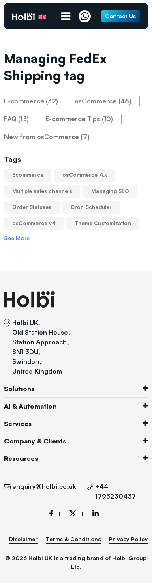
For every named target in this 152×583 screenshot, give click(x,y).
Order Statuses (31, 207)
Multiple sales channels (42, 191)
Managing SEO (110, 191)
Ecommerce (27, 175)
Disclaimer (23, 539)
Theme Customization (103, 223)
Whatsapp (87, 16)
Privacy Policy (128, 539)
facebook (54, 513)
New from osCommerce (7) (47, 137)
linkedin (95, 513)
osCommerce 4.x (84, 175)
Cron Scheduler (91, 207)
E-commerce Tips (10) (79, 119)
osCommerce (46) (103, 101)
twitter (76, 513)
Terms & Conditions (73, 539)
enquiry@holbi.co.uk (44, 486)
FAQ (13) (16, 119)
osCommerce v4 (34, 223)
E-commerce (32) (31, 101)
